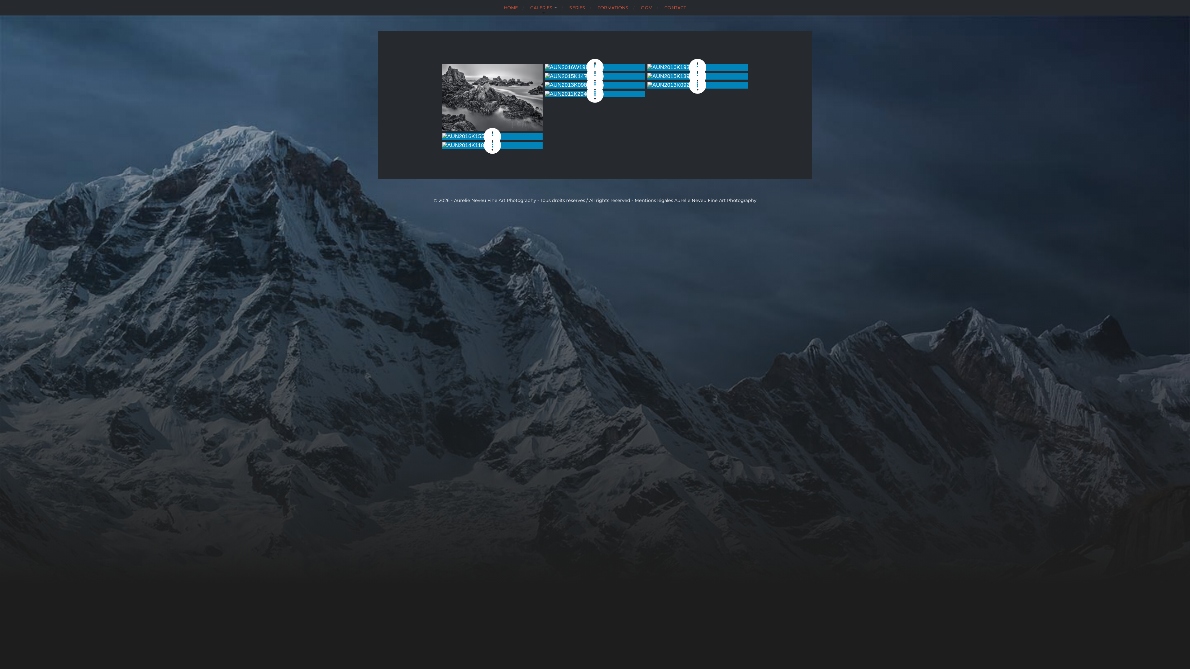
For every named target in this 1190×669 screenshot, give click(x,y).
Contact (675, 8)
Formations (612, 8)
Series (577, 8)
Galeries (541, 8)
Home (511, 8)
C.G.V (646, 8)
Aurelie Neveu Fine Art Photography (715, 200)
